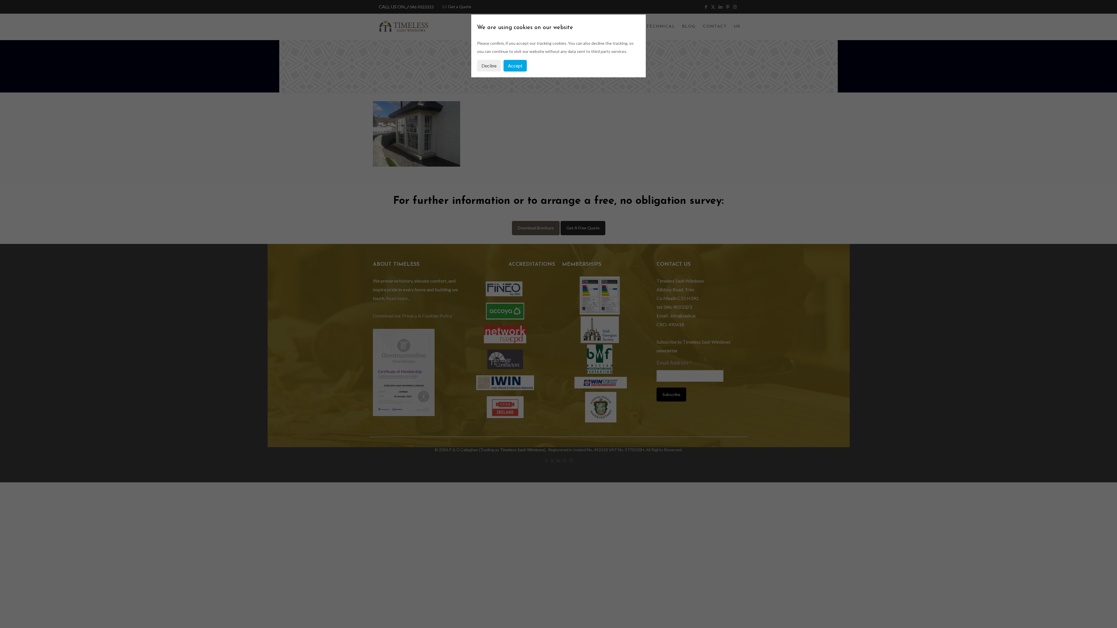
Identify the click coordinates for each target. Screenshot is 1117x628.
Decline (489, 65)
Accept (515, 65)
